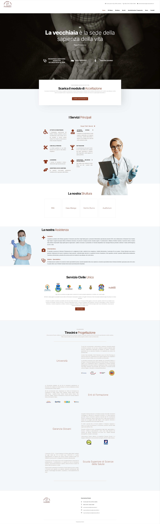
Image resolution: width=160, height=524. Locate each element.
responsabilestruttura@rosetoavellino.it (91, 510)
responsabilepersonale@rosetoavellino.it (91, 512)
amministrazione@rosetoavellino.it (90, 507)
